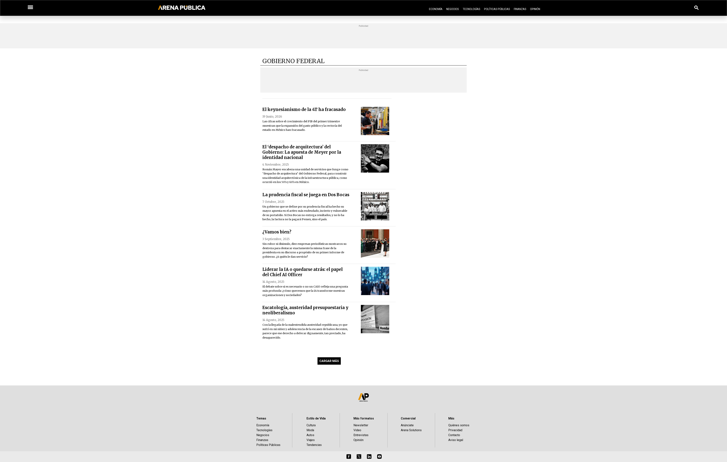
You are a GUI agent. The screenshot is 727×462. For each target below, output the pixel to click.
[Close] (387, 202)
